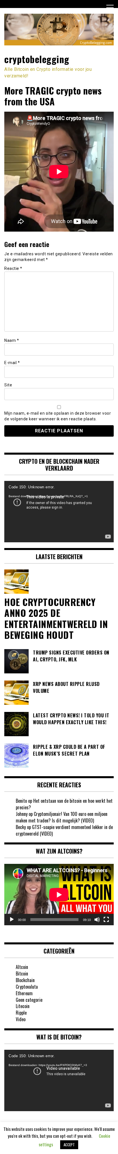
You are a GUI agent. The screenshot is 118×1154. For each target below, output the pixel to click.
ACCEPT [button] (69, 1144)
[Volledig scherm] (106, 919)
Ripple (21, 1012)
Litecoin (23, 1006)
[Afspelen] (12, 919)
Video (20, 1019)
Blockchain (25, 980)
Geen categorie (29, 999)
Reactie (13, 268)
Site (8, 385)
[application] (59, 511)
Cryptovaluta (27, 986)
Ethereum (24, 993)
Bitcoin (22, 973)
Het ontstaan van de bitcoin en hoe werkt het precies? (64, 804)
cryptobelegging (36, 59)
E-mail (12, 362)
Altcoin (22, 967)
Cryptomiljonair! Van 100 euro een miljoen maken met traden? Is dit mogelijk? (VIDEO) (61, 817)
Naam (11, 340)
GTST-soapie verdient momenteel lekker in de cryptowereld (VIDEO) (64, 830)
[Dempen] (97, 919)
